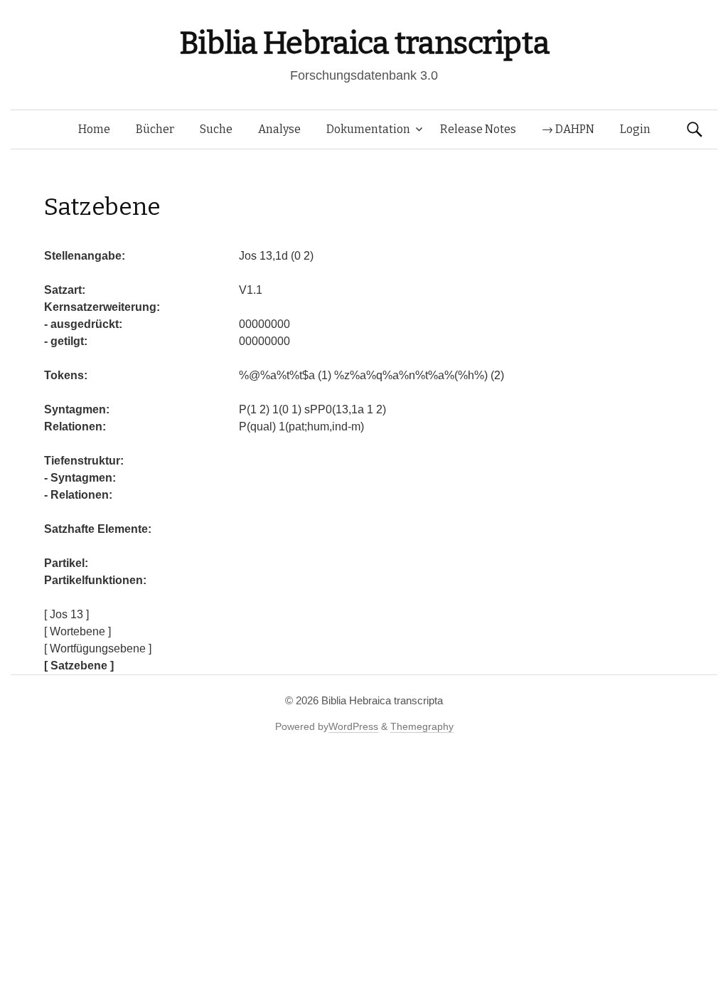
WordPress (353, 726)
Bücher (155, 129)
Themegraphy (422, 726)
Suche (216, 129)
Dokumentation (368, 129)
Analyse (279, 129)
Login (635, 129)
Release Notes (478, 129)
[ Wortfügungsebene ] (97, 648)
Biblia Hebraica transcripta (364, 43)
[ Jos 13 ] (66, 614)
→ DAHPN (568, 129)
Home (94, 129)
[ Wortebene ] (77, 631)
